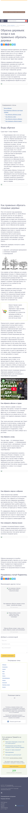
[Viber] (8, 44)
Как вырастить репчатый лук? (13, 755)
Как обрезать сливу (10, 116)
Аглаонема (4, 667)
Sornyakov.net (10, 785)
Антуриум (4, 682)
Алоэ (3, 673)
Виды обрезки (8, 108)
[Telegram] (15, 44)
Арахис (4, 687)
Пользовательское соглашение (8, 796)
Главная (4, 25)
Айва (3, 671)
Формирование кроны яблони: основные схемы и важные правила (14, 746)
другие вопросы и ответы (16, 758)
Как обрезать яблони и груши (13, 114)
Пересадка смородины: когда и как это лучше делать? (14, 742)
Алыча (3, 676)
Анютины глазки (6, 684)
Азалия (4, 669)
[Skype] (13, 44)
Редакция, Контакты (5, 798)
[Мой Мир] (6, 44)
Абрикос (4, 664)
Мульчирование (9, 752)
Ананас (4, 680)
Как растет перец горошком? (13, 750)
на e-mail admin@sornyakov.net (9, 789)
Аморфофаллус (6, 678)
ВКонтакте (1, 792)
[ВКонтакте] (2, 44)
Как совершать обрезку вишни (13, 121)
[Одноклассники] (4, 44)
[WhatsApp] (10, 44)
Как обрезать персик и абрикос (13, 119)
